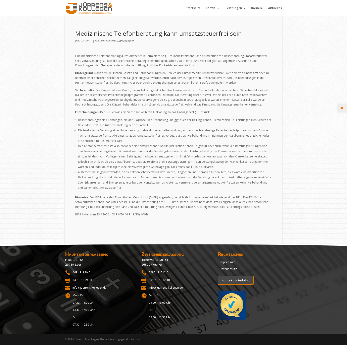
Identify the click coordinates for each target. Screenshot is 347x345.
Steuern (100, 41)
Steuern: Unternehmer (120, 41)
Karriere (257, 8)
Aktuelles (275, 8)
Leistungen (234, 8)
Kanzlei (211, 8)
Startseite (193, 8)
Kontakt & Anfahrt (235, 280)
